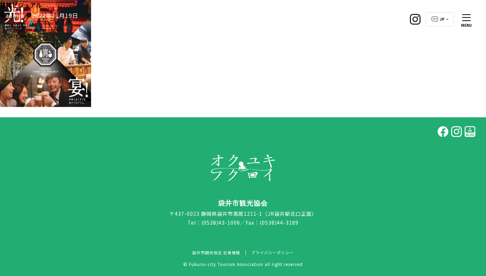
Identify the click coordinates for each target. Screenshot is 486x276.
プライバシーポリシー (272, 252)
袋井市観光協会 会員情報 (216, 252)
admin (15, 15)
